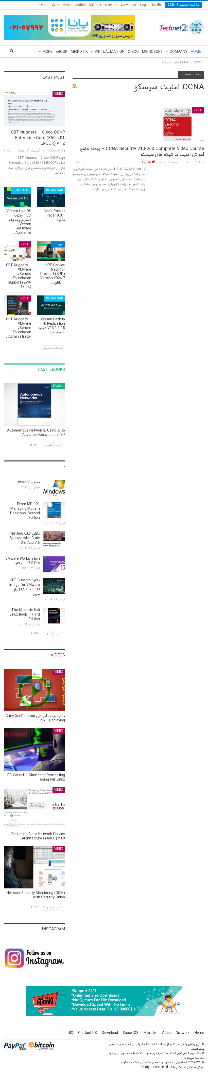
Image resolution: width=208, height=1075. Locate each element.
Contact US (87, 1033)
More (44, 5)
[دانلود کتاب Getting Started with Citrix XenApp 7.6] (54, 539)
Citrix (55, 5)
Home (196, 52)
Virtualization (110, 52)
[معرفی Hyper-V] (54, 488)
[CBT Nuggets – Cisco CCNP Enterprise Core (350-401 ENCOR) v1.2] (34, 108)
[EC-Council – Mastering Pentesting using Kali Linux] (34, 749)
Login (144, 5)
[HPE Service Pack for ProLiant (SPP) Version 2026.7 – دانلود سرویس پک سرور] (51, 251)
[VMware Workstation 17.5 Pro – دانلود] (54, 564)
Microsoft (152, 52)
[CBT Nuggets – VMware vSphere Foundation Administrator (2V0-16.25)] (17, 305)
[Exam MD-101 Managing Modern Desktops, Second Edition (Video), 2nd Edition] (54, 510)
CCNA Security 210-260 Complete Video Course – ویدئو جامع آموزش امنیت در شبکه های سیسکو (142, 151)
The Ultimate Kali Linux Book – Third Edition (25, 614)
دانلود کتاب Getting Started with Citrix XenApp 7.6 (25, 538)
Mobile (80, 5)
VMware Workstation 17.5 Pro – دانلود (22, 561)
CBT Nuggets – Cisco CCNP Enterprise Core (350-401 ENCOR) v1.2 (38, 138)
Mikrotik (95, 5)
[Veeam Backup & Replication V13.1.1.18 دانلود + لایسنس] (51, 305)
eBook (61, 52)
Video (67, 5)
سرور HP (58, 244)
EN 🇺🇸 (156, 5)
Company (178, 52)
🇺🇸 (71, 1033)
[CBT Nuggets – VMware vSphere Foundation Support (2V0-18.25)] (17, 251)
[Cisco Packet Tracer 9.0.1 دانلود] (51, 197)
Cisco (133, 52)
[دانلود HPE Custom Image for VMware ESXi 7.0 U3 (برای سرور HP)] (54, 586)
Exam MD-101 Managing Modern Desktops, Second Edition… (25, 511)
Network (111, 5)
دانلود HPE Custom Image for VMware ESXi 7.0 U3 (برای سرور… (24, 587)
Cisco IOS (130, 1033)
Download (128, 5)
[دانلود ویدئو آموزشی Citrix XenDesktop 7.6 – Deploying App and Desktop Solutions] (34, 690)
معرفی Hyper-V (28, 482)
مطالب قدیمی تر (52, 348)
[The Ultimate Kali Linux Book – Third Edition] (54, 616)
